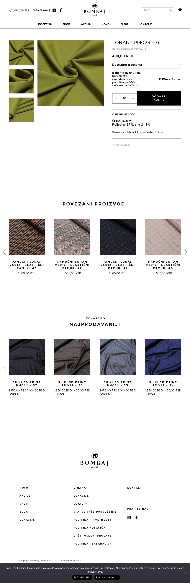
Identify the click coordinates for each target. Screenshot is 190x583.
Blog (124, 24)
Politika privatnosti (92, 520)
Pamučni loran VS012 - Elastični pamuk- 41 (117, 265)
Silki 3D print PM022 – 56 (72, 384)
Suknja (159, 132)
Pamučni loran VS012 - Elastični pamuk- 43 (26, 265)
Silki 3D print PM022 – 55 (118, 384)
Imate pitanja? (121, 145)
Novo (105, 24)
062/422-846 (40, 10)
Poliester (148, 132)
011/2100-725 (21, 10)
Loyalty (80, 504)
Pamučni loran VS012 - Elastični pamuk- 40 (163, 265)
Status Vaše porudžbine (95, 512)
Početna (45, 24)
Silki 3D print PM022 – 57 (27, 384)
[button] (93, 301)
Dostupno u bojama (127, 64)
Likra (138, 132)
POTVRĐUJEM (82, 577)
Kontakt (134, 488)
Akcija (86, 24)
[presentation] (4, 252)
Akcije (25, 496)
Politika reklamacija (92, 544)
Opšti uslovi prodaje (92, 536)
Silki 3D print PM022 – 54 (163, 384)
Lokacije (145, 24)
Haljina (130, 132)
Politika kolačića (89, 528)
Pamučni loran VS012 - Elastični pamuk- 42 (72, 265)
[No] (185, 573)
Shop (66, 24)
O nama (79, 488)
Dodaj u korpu (159, 98)
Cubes (77, 561)
